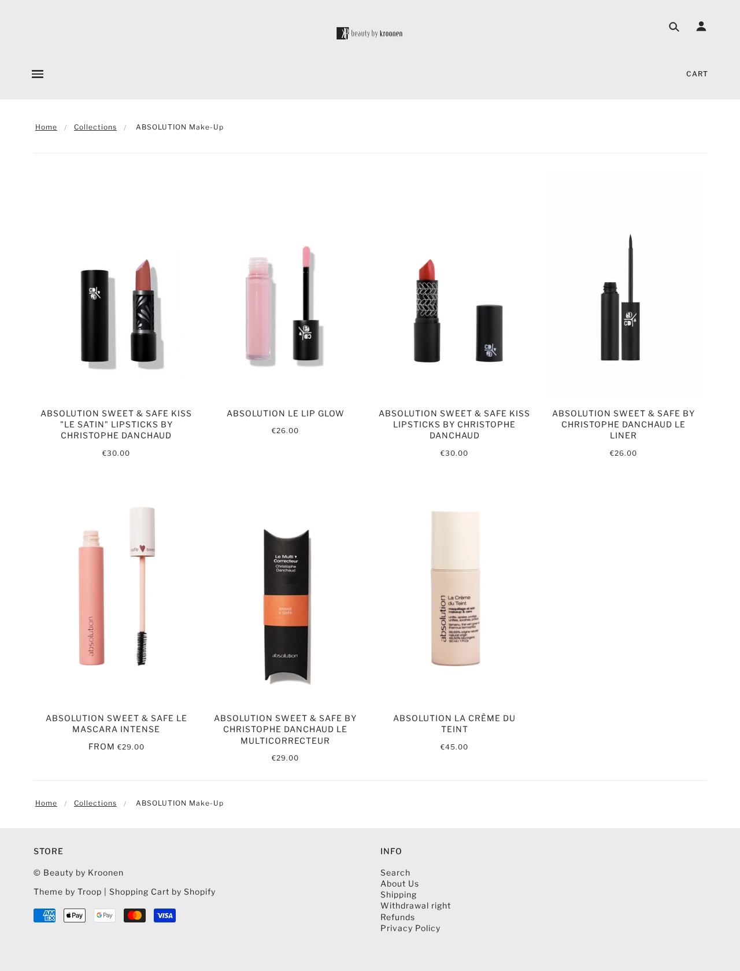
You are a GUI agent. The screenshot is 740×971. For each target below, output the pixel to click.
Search (395, 872)
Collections (95, 127)
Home (46, 127)
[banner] (370, 33)
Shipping (398, 894)
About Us (399, 883)
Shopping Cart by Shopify (162, 891)
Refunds (397, 917)
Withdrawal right (415, 905)
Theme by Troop (68, 891)
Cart (697, 73)
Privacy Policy (410, 928)
